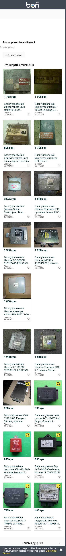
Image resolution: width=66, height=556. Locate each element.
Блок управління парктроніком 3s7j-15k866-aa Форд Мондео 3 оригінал (15, 520)
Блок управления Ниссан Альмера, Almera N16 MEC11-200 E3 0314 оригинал (17, 311)
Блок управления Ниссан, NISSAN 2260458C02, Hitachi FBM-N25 (46, 260)
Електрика (14, 55)
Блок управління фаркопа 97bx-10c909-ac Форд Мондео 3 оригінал (17, 469)
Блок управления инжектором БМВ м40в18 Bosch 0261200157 (14, 107)
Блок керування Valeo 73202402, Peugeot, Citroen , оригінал (16, 418)
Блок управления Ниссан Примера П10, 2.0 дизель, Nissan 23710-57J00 (47, 367)
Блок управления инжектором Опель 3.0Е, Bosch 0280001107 (46, 158)
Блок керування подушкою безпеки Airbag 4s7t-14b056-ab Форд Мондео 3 (47, 520)
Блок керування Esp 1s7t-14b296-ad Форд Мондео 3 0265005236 (47, 469)
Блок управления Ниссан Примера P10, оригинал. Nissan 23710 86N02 (48, 209)
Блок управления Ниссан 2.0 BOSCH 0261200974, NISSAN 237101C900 (16, 260)
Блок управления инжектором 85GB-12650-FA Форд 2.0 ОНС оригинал (46, 107)
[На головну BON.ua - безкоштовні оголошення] (32, 5)
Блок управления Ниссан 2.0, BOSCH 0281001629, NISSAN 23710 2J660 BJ (16, 367)
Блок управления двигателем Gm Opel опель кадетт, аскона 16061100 (16, 158)
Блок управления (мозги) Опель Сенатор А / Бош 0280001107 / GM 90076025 (14, 209)
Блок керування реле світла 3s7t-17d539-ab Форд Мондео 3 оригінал (47, 418)
